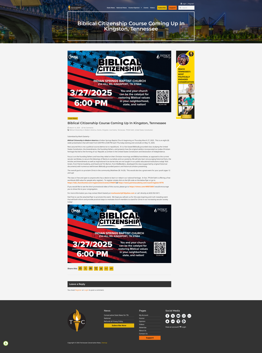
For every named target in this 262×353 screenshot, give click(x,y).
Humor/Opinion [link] (134, 8)
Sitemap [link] (104, 343)
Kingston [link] (105, 130)
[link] (5, 343)
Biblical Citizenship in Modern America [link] (82, 130)
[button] (80, 268)
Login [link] (86, 290)
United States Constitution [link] (144, 130)
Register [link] (78, 290)
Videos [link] (152, 8)
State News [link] (111, 8)
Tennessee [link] (121, 130)
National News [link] (121, 8)
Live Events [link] (113, 130)
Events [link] (146, 8)
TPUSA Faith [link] (130, 130)
